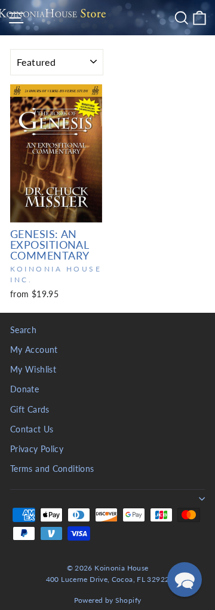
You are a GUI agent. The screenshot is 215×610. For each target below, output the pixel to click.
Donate (24, 389)
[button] (184, 579)
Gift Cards (30, 409)
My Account (34, 350)
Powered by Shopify (108, 600)
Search (23, 330)
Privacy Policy (36, 449)
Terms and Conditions (52, 469)
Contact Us (32, 429)
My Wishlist (33, 369)
